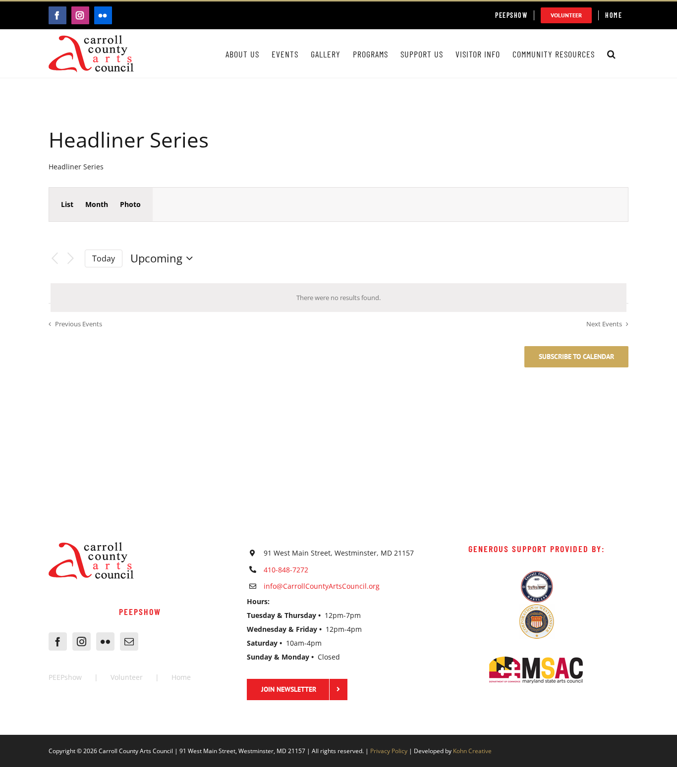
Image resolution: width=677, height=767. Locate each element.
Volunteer (127, 677)
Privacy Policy (388, 751)
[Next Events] (71, 258)
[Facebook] (58, 641)
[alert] (338, 297)
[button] (611, 54)
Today (103, 258)
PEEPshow (65, 677)
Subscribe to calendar (576, 357)
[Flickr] (105, 641)
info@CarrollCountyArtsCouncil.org (322, 586)
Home (181, 677)
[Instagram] (81, 641)
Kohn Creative (472, 751)
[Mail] (129, 641)
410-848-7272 (286, 569)
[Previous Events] (54, 258)
